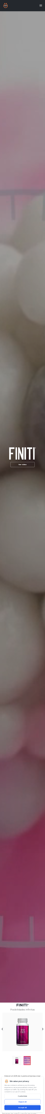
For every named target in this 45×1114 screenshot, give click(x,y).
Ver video (22, 465)
